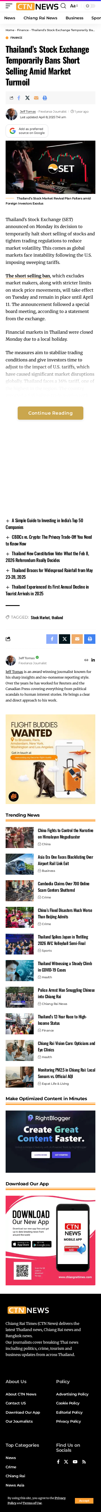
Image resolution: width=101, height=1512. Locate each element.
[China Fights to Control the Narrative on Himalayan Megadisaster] (20, 837)
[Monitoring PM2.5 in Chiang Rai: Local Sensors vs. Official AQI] (20, 1077)
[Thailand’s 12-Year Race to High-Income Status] (20, 1023)
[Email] (36, 97)
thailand (57, 617)
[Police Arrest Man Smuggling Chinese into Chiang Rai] (20, 997)
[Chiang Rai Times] (37, 6)
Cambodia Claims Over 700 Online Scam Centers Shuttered (63, 886)
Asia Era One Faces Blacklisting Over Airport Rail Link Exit (65, 860)
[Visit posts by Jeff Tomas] (11, 114)
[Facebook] (58, 1462)
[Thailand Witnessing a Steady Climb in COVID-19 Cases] (20, 970)
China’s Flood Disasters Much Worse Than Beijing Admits (65, 913)
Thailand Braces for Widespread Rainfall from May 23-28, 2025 (49, 573)
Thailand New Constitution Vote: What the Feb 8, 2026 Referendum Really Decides (47, 556)
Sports (47, 951)
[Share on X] (27, 97)
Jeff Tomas (28, 111)
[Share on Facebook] (19, 97)
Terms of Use (32, 1503)
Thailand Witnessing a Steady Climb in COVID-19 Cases (65, 966)
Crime (46, 897)
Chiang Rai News (54, 1004)
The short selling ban (28, 275)
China (46, 844)
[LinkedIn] (93, 660)
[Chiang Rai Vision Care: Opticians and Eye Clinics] (20, 1050)
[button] (84, 1501)
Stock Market (40, 617)
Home (10, 30)
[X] (66, 1462)
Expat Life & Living (55, 1084)
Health (47, 977)
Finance (23, 30)
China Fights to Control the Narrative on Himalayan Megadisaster (65, 833)
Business (48, 871)
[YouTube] (75, 1462)
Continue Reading (50, 413)
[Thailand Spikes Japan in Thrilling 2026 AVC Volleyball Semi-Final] (20, 943)
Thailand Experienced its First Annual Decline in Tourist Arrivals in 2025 (47, 590)
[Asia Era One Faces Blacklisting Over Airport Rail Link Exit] (20, 864)
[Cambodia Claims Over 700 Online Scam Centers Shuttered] (20, 890)
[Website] (86, 660)
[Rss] (84, 1462)
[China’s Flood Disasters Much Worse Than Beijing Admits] (20, 917)
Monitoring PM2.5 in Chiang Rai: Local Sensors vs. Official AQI (66, 1073)
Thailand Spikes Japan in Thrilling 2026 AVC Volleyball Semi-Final (63, 939)
